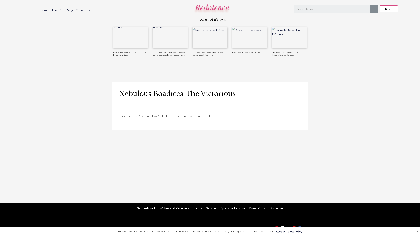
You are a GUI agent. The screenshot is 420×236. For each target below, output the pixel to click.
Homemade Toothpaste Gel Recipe (246, 52)
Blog (70, 10)
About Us (57, 10)
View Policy (295, 231)
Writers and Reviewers (174, 208)
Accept (280, 231)
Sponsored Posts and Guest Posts (243, 208)
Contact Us (83, 10)
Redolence (212, 6)
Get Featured (146, 208)
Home (44, 10)
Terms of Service (205, 208)
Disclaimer (276, 208)
